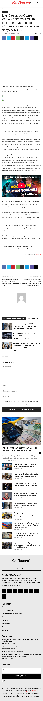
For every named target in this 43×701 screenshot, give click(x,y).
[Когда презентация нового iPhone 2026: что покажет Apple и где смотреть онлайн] (7, 335)
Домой (4, 9)
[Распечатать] (22, 38)
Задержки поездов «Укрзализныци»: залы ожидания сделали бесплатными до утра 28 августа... (27, 545)
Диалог (38, 254)
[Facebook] (4, 38)
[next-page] (6, 355)
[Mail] (15, 591)
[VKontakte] (36, 591)
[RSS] (20, 591)
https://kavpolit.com (21, 308)
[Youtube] (4, 596)
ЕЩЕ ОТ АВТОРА (32, 318)
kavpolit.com (26, 692)
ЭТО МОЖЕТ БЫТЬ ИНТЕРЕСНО (13, 318)
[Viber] (32, 38)
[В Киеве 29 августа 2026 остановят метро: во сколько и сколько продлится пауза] (7, 326)
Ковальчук (5, 453)
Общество (11, 9)
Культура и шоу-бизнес (8, 651)
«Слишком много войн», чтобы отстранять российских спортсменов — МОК (11, 282)
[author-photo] (21, 303)
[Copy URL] (36, 38)
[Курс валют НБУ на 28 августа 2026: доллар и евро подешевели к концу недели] (7, 535)
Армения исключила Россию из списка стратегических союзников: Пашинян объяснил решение (27, 525)
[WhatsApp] (18, 38)
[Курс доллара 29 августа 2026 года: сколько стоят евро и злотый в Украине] (21, 431)
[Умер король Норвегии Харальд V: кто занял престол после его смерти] (7, 496)
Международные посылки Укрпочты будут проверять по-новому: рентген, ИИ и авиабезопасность (26, 515)
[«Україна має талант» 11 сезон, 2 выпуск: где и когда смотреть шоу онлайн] (7, 466)
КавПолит (7, 33)
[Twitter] (9, 38)
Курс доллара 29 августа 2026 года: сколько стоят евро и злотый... (19, 449)
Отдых (4, 659)
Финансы (4, 643)
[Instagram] (9, 591)
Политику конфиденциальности (27, 680)
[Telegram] (27, 38)
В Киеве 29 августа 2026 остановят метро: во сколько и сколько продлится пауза (26, 326)
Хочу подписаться (20, 676)
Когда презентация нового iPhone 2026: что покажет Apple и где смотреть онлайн (26, 336)
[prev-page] (3, 355)
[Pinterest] (13, 38)
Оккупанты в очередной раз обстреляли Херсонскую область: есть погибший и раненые (31, 282)
